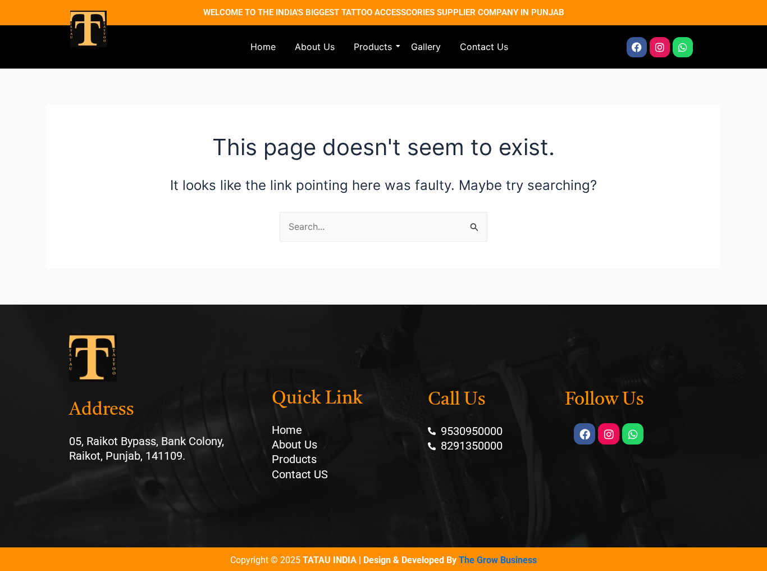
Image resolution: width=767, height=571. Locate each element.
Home (263, 46)
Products (373, 46)
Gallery (426, 46)
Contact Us (484, 46)
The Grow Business (498, 560)
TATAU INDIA (330, 560)
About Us (315, 46)
